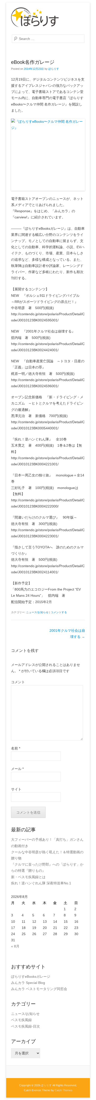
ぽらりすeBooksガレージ (30, 976)
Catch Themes (63, 1090)
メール (17, 769)
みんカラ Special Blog (28, 983)
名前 (15, 748)
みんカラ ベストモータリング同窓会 (39, 989)
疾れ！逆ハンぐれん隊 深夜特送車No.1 (41, 883)
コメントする (59, 612)
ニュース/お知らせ (37, 612)
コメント (18, 682)
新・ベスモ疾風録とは (28, 877)
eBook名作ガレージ (32, 62)
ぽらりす (53, 68)
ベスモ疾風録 (21, 1020)
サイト (16, 789)
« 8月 (15, 946)
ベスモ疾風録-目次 (25, 1026)
